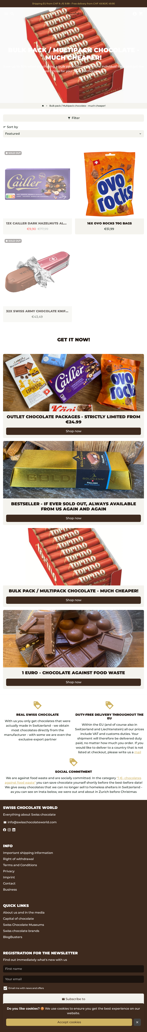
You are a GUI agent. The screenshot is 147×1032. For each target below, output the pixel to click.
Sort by (10, 127)
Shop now (73, 431)
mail (137, 752)
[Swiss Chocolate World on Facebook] (4, 830)
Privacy (9, 871)
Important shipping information (28, 853)
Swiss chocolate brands (21, 931)
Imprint (9, 877)
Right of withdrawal (18, 859)
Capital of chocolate (18, 918)
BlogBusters (12, 937)
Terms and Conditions (20, 865)
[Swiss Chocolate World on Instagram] (9, 830)
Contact (9, 883)
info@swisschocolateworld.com (30, 822)
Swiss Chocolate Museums (23, 925)
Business (10, 889)
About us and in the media (24, 912)
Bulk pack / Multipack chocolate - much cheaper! (77, 105)
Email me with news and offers (26, 988)
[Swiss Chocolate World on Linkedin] (13, 830)
